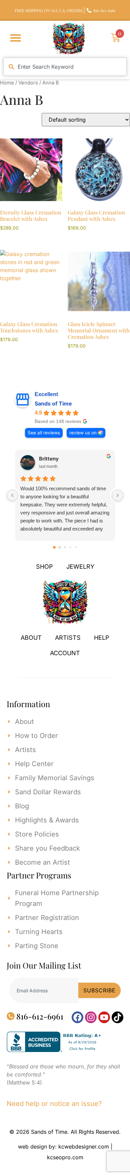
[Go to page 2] (65, 547)
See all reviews (44, 432)
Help (101, 637)
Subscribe (99, 990)
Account (65, 653)
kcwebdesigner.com (83, 1146)
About (31, 637)
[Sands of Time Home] (65, 622)
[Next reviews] (117, 495)
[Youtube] (104, 1017)
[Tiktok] (117, 1017)
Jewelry (80, 566)
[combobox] (65, 67)
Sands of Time (53, 403)
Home (7, 83)
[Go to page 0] (54, 547)
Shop (44, 566)
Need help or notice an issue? (54, 1104)
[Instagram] (91, 1017)
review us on (83, 432)
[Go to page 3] (70, 547)
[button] (15, 38)
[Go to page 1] (60, 547)
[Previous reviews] (12, 495)
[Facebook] (77, 1017)
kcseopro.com (65, 1157)
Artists (68, 637)
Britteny (49, 459)
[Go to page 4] (75, 547)
